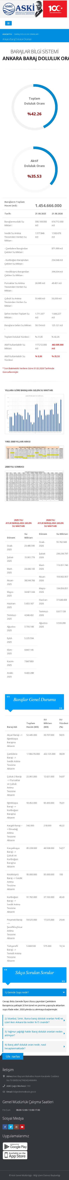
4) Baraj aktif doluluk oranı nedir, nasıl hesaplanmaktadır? (25, 1046)
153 (28, 1086)
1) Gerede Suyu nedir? (17, 992)
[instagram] (16, 1126)
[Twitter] (10, 1126)
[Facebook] (5, 1126)
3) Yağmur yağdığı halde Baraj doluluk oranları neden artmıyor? (33, 1033)
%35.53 (34, 176)
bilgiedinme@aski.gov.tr (24, 1091)
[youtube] (22, 1126)
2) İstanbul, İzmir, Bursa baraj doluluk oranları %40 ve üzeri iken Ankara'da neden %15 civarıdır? (34, 1020)
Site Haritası (13, 1056)
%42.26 (34, 114)
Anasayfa (7, 34)
